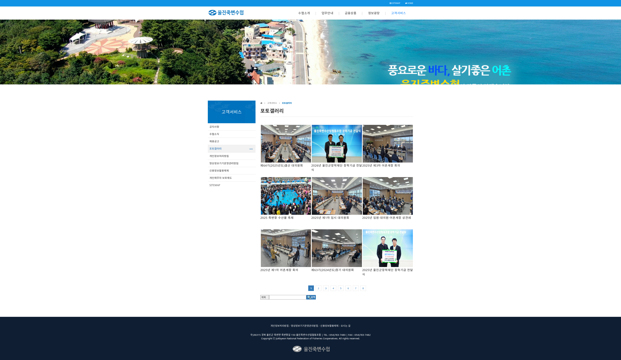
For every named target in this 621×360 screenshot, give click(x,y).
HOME (410, 3)
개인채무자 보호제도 (220, 178)
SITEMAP (396, 3)
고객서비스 (398, 13)
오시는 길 (345, 325)
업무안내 (327, 13)
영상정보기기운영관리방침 (224, 163)
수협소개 (304, 13)
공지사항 (214, 127)
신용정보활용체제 (219, 170)
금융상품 (351, 13)
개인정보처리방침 (219, 156)
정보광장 (374, 13)
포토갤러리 (215, 148)
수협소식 (214, 134)
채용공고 (214, 141)
